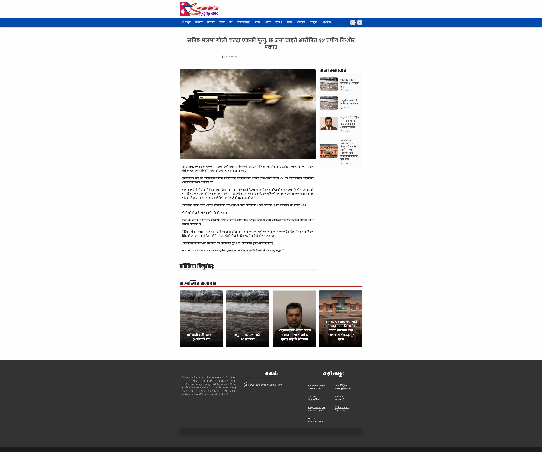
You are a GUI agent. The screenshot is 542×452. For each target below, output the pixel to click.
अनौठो (268, 22)
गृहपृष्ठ (187, 22)
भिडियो (327, 22)
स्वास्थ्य (278, 22)
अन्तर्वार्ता (301, 22)
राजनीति (211, 22)
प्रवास (257, 22)
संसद (222, 22)
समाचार (199, 22)
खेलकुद (313, 22)
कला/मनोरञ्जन (243, 22)
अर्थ (230, 22)
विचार (289, 22)
